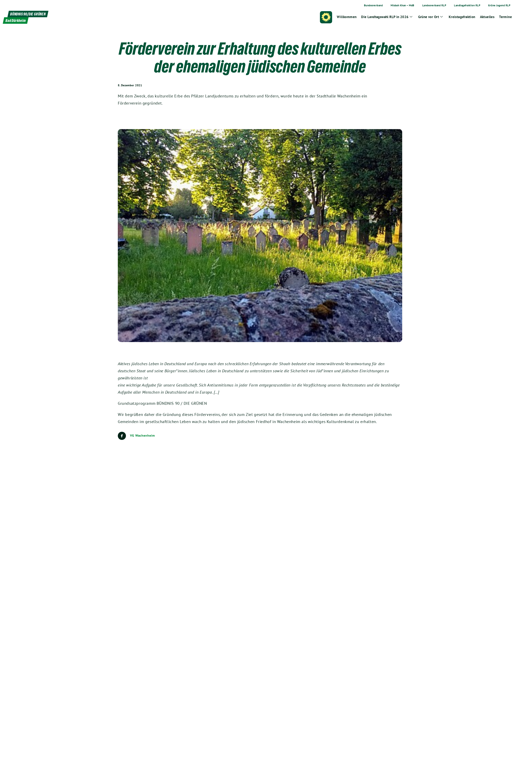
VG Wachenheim (142, 435)
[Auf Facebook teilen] (122, 436)
